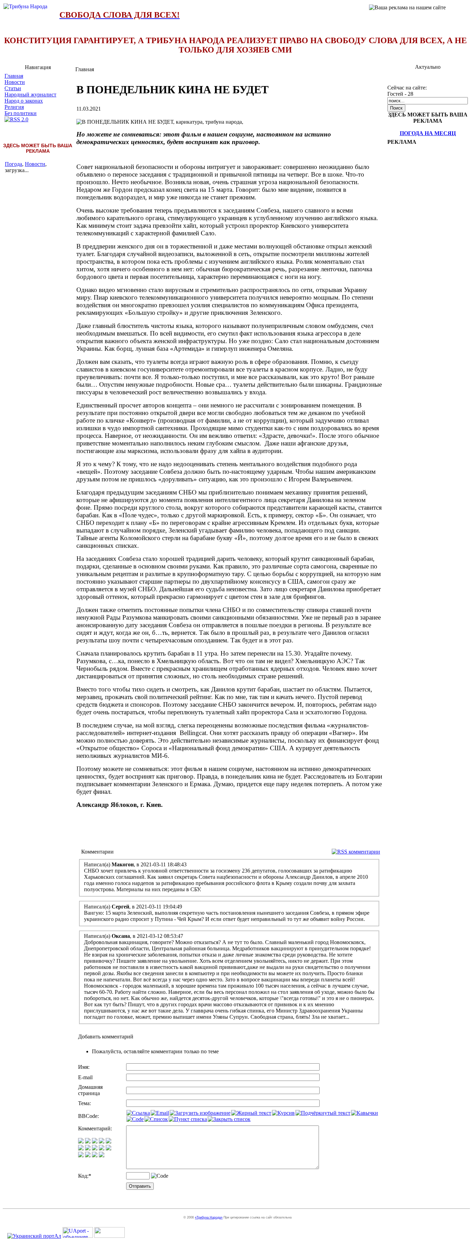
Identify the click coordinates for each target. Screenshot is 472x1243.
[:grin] (88, 1142)
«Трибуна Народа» (209, 1217)
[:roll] (81, 1148)
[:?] (81, 1155)
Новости (14, 82)
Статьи (12, 88)
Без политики (20, 113)
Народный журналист (30, 94)
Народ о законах (23, 101)
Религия (14, 107)
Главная (13, 76)
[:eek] (88, 1148)
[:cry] (88, 1155)
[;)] (94, 1142)
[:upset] (94, 1148)
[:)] (81, 1142)
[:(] (94, 1155)
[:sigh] (108, 1148)
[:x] (101, 1155)
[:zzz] (101, 1148)
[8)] (101, 1142)
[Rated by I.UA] (109, 1236)
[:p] (108, 1142)
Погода (13, 164)
